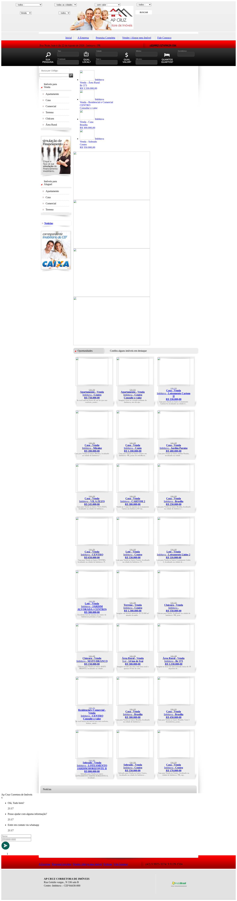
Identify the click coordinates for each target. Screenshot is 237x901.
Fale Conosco (164, 37)
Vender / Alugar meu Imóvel (136, 37)
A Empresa (83, 37)
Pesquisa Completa (105, 37)
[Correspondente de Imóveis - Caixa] (56, 271)
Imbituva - (92, 394)
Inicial (68, 37)
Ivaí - (133, 660)
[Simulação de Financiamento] (56, 176)
